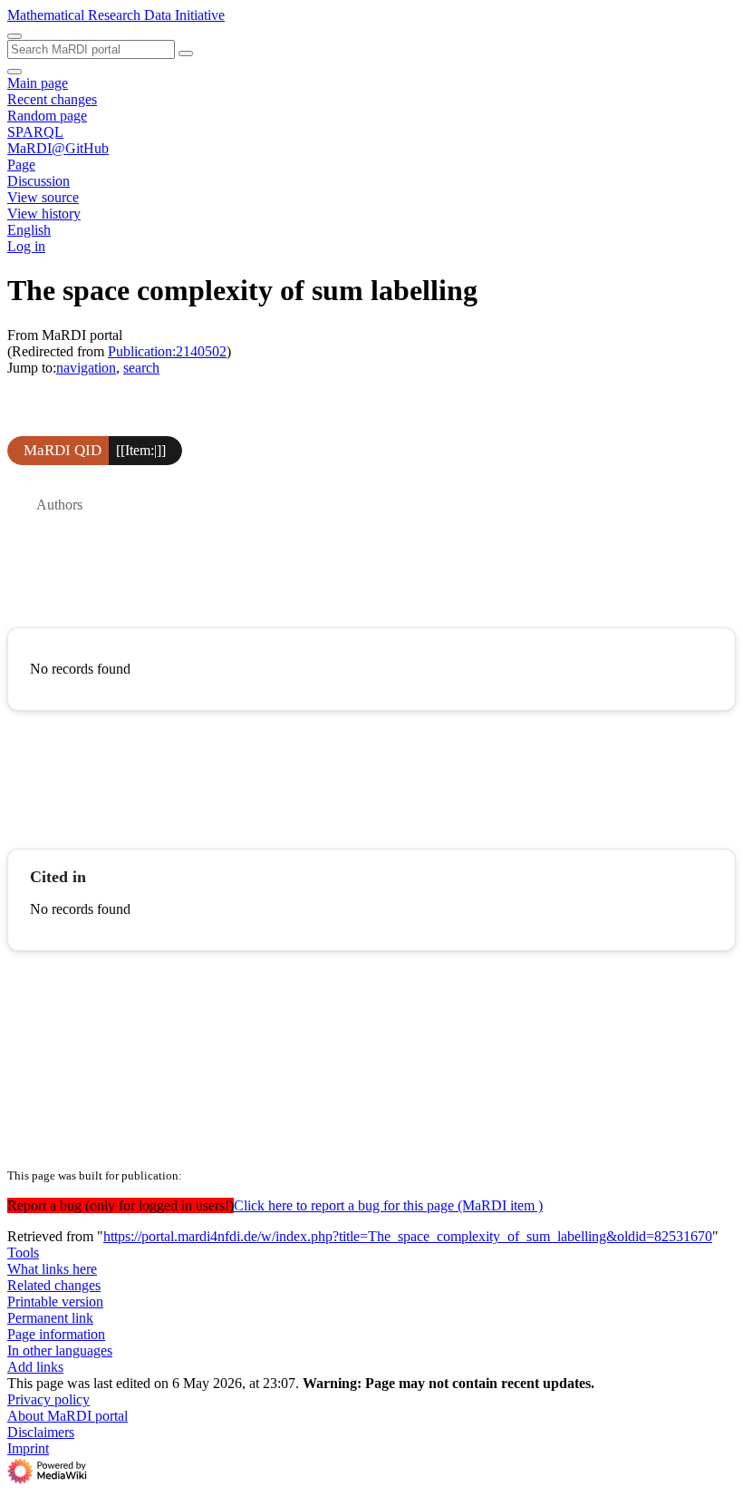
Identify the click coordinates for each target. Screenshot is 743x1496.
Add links (35, 1367)
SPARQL (35, 132)
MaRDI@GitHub (58, 148)
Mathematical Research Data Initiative (116, 15)
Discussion (38, 181)
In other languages (59, 1350)
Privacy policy (48, 1399)
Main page (37, 83)
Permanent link (50, 1318)
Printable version (55, 1301)
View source (43, 197)
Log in (26, 246)
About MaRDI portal (67, 1415)
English (29, 230)
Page (21, 164)
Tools (23, 1252)
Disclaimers (40, 1432)
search (141, 367)
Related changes (54, 1285)
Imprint (28, 1448)
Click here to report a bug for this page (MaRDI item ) (388, 1205)
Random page (47, 115)
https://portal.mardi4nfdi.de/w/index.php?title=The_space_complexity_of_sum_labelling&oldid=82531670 (407, 1236)
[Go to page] (186, 53)
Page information (56, 1334)
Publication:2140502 (167, 351)
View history (44, 213)
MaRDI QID (62, 450)
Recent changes (52, 99)
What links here (52, 1269)
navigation (86, 367)
